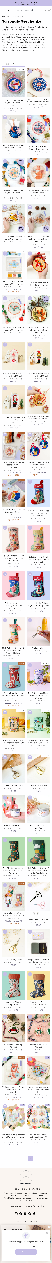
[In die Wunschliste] (5, 71)
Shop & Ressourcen (25, 1221)
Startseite (6, 17)
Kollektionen (17, 17)
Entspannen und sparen (25, 1189)
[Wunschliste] (44, 10)
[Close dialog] (49, 1227)
